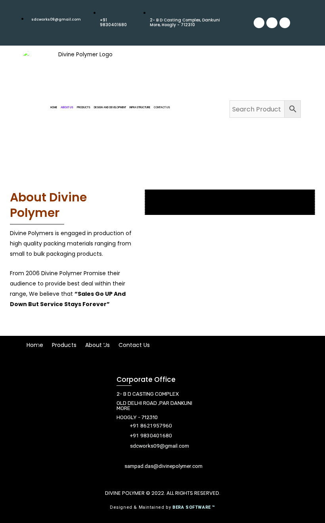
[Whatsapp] (271, 22)
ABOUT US (67, 107)
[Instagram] (284, 22)
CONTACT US (162, 107)
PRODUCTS (83, 107)
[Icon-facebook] (259, 22)
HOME (53, 107)
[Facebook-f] (269, 428)
